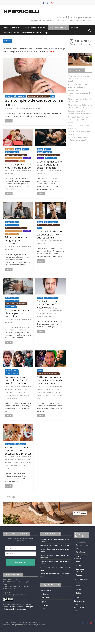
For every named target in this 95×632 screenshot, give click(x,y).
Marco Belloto (22, 171)
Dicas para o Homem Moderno (38, 96)
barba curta (20, 389)
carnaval (51, 389)
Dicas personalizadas (31, 33)
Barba (8, 96)
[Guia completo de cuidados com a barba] (34, 59)
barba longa (14, 392)
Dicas (78, 548)
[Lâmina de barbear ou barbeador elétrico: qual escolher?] (50, 203)
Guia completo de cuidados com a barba (34, 102)
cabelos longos (20, 395)
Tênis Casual (60, 20)
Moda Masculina (11, 28)
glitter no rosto (47, 395)
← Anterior (9, 496)
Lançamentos (35, 20)
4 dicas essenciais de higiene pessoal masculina (17, 313)
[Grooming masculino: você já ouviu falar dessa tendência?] (50, 130)
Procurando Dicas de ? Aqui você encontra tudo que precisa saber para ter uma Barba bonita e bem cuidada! (34, 50)
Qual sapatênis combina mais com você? (55, 545)
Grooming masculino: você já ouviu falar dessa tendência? (50, 164)
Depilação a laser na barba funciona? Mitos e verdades (49, 304)
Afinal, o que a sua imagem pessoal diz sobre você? (16, 240)
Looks (8, 234)
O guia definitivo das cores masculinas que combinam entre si (78, 119)
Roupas (21, 161)
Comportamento (11, 33)
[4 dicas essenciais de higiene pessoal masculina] (18, 279)
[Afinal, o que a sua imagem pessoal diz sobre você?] (18, 203)
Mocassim (80, 20)
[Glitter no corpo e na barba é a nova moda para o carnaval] (50, 352)
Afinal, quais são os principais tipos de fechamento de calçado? (79, 78)
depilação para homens (44, 316)
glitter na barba (48, 392)
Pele (52, 96)
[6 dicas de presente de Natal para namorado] (18, 130)
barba (51, 313)
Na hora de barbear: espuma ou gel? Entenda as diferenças (18, 450)
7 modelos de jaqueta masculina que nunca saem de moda (79, 92)
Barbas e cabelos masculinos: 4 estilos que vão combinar (17, 380)
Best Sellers (48, 20)
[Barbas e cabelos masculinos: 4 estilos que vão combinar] (18, 352)
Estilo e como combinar (34, 28)
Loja (46, 33)
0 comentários (36, 109)
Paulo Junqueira (22, 109)
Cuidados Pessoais (58, 28)
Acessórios (9, 149)
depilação (57, 313)
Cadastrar (20, 562)
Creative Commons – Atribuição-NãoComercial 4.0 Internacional (18, 608)
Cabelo (25, 149)
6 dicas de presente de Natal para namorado (18, 166)
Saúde (54, 158)
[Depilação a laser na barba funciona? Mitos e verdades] (50, 279)
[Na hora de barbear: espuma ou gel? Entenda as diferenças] (18, 425)
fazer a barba (18, 465)
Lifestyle (74, 28)
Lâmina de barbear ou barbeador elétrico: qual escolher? (50, 234)
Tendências (80, 552)
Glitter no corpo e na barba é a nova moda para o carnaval (49, 380)
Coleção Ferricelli (82, 545)
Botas (89, 20)
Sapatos (70, 20)
